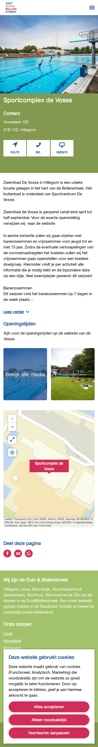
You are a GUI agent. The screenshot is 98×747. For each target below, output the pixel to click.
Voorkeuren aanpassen (49, 733)
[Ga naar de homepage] (11, 7)
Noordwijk (12, 640)
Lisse (8, 633)
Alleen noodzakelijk (49, 720)
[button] (49, 469)
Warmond (11, 648)
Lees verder (13, 311)
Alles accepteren (49, 707)
